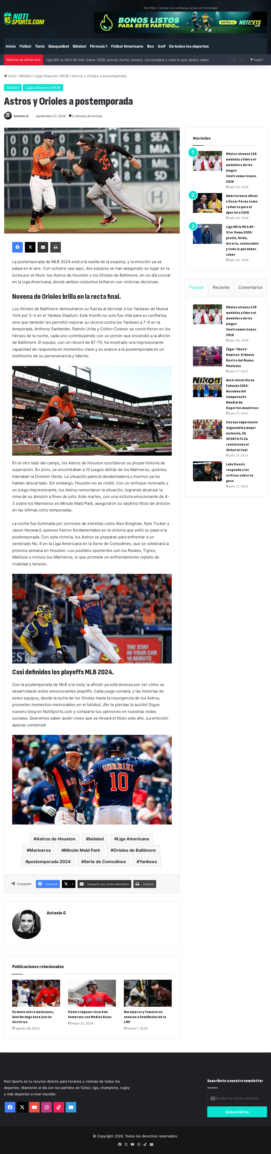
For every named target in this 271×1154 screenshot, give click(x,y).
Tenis (40, 46)
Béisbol (79, 46)
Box (150, 46)
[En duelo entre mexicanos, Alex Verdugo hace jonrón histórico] (36, 993)
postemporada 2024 (49, 861)
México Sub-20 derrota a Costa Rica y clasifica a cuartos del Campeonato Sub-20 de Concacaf (124, 60)
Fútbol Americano (127, 46)
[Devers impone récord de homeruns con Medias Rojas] (92, 993)
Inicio (11, 46)
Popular (196, 287)
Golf (161, 46)
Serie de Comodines (105, 861)
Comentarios (250, 287)
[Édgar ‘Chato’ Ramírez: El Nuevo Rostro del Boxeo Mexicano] (207, 356)
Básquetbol (58, 46)
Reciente (221, 287)
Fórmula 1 (98, 46)
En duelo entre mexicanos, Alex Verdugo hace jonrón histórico (33, 1017)
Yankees (148, 861)
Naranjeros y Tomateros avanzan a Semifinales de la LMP (145, 1017)
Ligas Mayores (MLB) (51, 76)
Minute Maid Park (82, 850)
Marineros (40, 850)
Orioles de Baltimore (134, 850)
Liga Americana (133, 838)
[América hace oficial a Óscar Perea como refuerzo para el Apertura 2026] (207, 203)
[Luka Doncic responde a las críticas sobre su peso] (207, 471)
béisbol (96, 838)
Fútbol (25, 46)
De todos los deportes (189, 46)
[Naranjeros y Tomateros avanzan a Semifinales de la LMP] (148, 993)
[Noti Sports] (24, 18)
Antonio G (21, 116)
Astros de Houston (55, 838)
